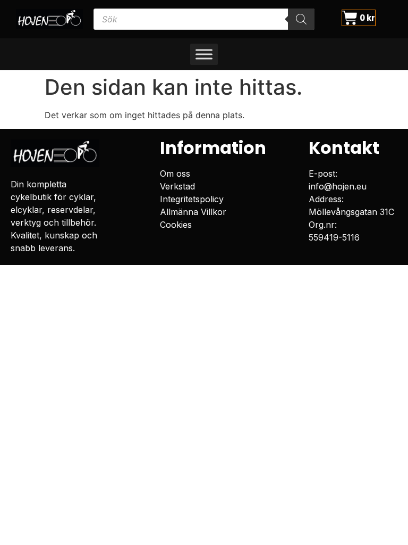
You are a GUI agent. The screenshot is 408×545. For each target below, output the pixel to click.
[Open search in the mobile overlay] (204, 19)
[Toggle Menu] (204, 54)
